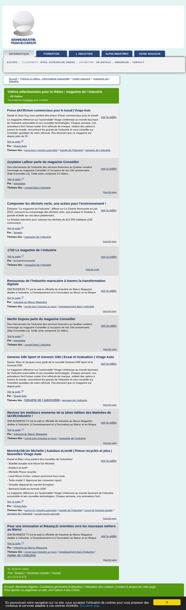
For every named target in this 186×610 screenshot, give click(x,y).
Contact (138, 62)
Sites (43, 62)
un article (103, 62)
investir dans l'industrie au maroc (40, 306)
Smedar (18, 232)
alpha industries (117, 54)
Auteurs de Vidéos (62, 62)
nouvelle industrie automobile (47, 514)
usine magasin (149, 54)
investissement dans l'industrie (76, 551)
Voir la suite (14, 141)
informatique (19, 54)
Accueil (12, 62)
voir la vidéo (108, 117)
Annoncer (122, 62)
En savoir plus (90, 605)
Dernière (56, 573)
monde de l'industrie (71, 150)
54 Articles (28, 100)
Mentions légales (27, 586)
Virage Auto (20, 146)
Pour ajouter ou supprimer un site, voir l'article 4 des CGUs (41, 590)
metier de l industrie (21, 555)
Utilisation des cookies (99, 586)
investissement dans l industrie (76, 306)
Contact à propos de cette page (136, 586)
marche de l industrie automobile (40, 510)
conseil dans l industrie (38, 187)
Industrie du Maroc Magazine (30, 302)
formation (51, 54)
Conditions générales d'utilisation (61, 586)
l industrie (84, 54)
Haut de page (110, 192)
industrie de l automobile (42, 400)
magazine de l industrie (37, 236)
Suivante (44, 573)
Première (19, 573)
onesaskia (19, 183)
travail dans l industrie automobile (41, 150)
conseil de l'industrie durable (98, 510)
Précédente (33, 573)
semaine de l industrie (97, 150)
